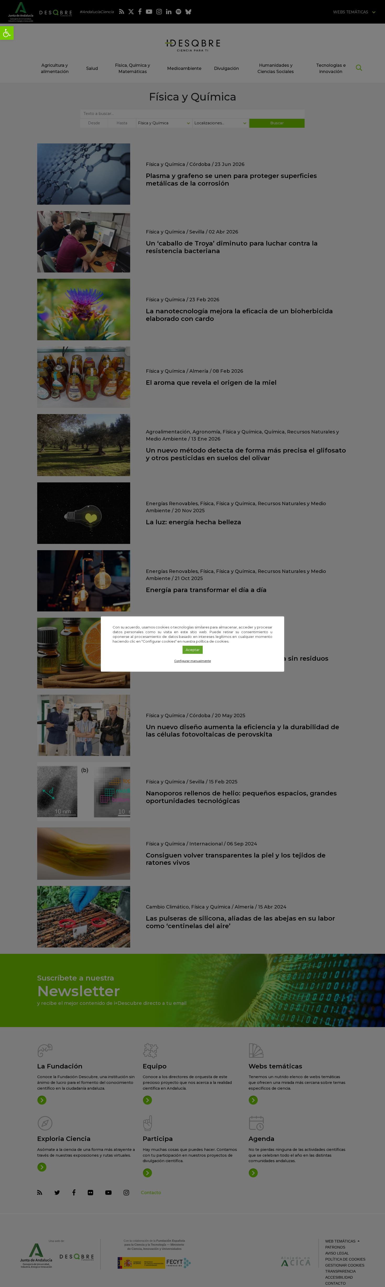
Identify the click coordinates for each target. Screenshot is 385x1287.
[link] (7, 33)
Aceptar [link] (193, 650)
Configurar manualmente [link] (192, 661)
